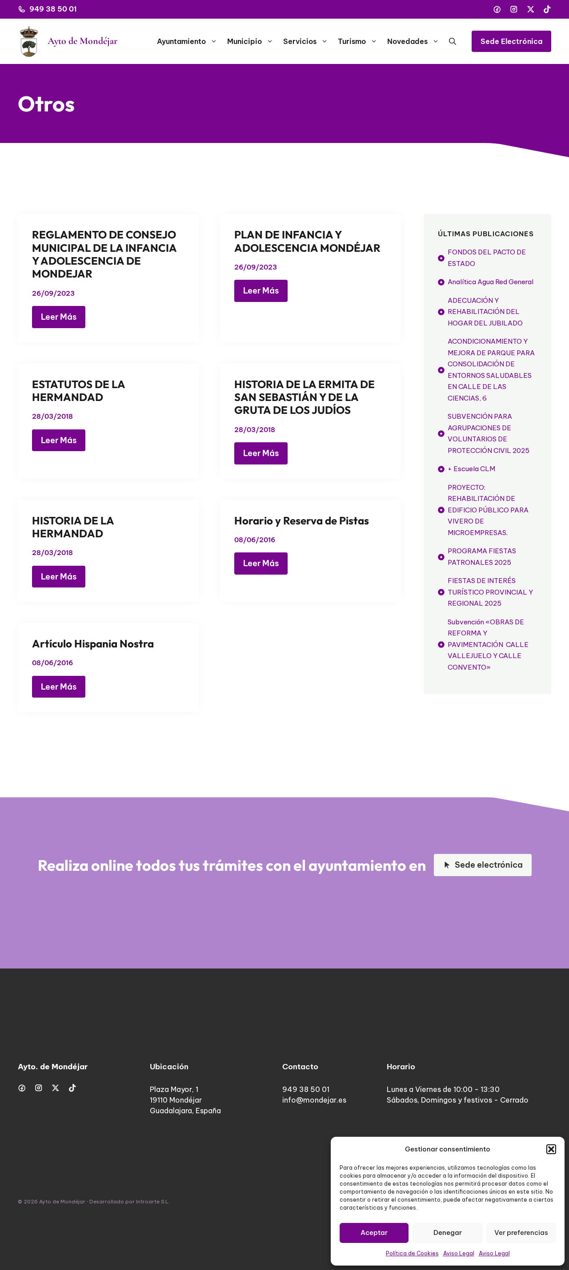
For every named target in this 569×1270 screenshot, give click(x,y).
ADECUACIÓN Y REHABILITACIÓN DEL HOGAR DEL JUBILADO (485, 311)
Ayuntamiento (181, 41)
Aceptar (374, 1232)
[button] (551, 1149)
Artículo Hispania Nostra (93, 643)
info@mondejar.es (314, 1099)
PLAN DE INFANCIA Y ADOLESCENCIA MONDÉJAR (307, 241)
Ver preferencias (521, 1232)
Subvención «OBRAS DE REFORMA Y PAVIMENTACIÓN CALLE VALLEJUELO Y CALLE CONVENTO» (488, 644)
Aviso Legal (458, 1253)
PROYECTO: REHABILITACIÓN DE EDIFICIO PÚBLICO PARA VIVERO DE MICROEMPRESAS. (488, 510)
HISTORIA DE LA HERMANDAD (73, 527)
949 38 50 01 (53, 8)
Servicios (300, 41)
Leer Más (58, 317)
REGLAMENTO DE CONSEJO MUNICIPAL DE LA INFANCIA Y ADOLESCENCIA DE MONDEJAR (104, 254)
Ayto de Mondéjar (82, 41)
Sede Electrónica (511, 41)
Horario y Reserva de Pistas (301, 520)
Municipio (244, 41)
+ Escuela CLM (471, 469)
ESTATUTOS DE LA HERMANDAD (78, 390)
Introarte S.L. (153, 1202)
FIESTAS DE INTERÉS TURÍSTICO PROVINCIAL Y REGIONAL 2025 (490, 592)
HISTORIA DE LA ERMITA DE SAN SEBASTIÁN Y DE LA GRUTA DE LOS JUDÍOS (304, 397)
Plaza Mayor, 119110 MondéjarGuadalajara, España (185, 1100)
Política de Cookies (412, 1253)
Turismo (352, 41)
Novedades (407, 41)
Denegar (447, 1232)
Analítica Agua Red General (490, 282)
